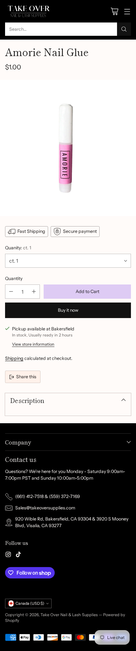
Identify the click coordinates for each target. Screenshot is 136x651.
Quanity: (18, 248)
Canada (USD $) (29, 603)
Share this (26, 377)
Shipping (14, 358)
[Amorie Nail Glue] (68, 148)
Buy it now (68, 310)
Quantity (13, 278)
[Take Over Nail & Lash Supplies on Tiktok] (18, 555)
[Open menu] (127, 11)
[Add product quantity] (34, 291)
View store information (33, 344)
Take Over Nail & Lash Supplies (69, 614)
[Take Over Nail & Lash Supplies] (29, 11)
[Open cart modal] (114, 11)
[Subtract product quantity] (11, 291)
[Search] (124, 29)
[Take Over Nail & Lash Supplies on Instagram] (8, 555)
